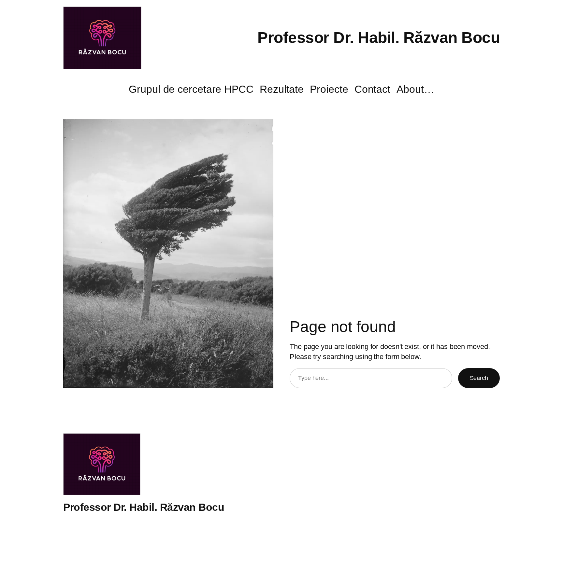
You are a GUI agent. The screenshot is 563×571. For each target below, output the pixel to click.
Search (479, 378)
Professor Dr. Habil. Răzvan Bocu (378, 37)
